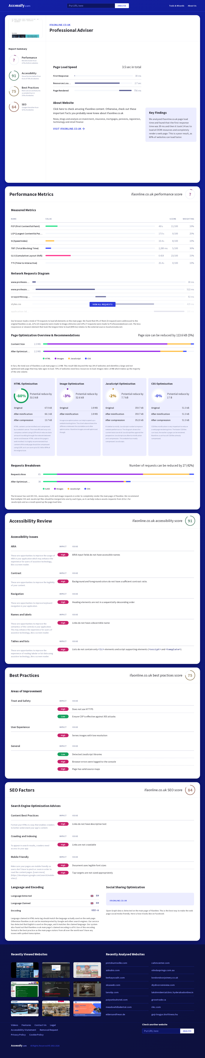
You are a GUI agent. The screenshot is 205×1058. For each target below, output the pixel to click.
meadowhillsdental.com (119, 1006)
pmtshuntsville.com (116, 962)
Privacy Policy (18, 1034)
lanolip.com (112, 992)
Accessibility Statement (23, 1029)
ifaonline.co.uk (60, 25)
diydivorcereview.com (163, 984)
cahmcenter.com (160, 962)
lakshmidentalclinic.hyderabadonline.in (172, 992)
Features (26, 1024)
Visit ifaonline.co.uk (67, 128)
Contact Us (40, 1024)
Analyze (122, 5)
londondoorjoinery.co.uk (164, 977)
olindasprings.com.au (163, 970)
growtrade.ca (158, 999)
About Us (192, 5)
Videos (14, 1024)
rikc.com (156, 1006)
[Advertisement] (123, 51)
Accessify (19, 5)
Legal (53, 1024)
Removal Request (49, 1029)
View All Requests (103, 304)
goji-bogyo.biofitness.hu (164, 1014)
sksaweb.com (113, 984)
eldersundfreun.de (115, 1014)
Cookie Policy (36, 1034)
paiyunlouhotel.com (117, 999)
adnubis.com (113, 970)
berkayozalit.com (115, 977)
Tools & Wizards (176, 5)
